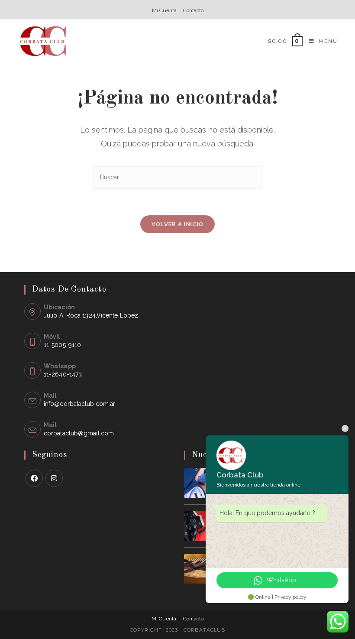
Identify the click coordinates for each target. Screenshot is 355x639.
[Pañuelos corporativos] (198, 526)
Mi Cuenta (164, 10)
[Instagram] (54, 478)
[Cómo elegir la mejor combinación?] (198, 483)
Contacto (193, 10)
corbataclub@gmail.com (79, 433)
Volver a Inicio (178, 224)
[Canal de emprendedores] (198, 569)
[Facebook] (34, 478)
